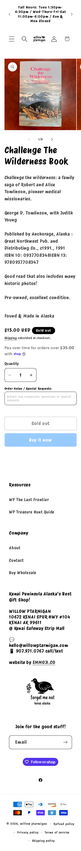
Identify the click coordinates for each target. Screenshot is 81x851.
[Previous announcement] (9, 14)
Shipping (10, 338)
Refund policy (64, 824)
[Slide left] (29, 139)
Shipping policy (43, 840)
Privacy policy (28, 832)
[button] (11, 38)
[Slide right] (52, 139)
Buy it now (40, 440)
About (14, 548)
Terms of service (57, 832)
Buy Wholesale (22, 572)
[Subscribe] (65, 742)
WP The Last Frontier (29, 499)
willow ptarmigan (33, 823)
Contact (16, 560)
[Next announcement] (72, 14)
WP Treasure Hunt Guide (31, 512)
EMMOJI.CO (44, 662)
